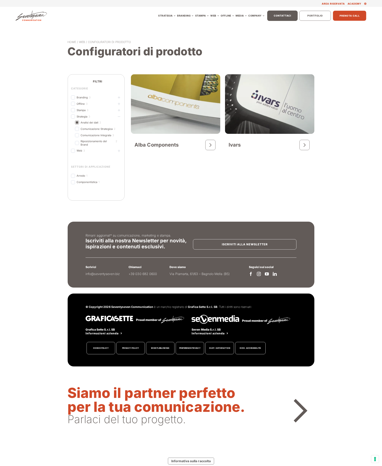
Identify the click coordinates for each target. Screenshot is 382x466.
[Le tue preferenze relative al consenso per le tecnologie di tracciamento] (375, 459)
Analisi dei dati (89, 122)
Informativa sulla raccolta (191, 461)
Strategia (82, 116)
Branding (82, 97)
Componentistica (87, 182)
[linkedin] (275, 274)
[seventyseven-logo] (31, 12)
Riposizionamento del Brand (94, 143)
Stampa (81, 110)
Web (79, 150)
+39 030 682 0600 (143, 274)
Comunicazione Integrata (96, 135)
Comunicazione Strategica (97, 128)
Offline (81, 103)
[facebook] (251, 274)
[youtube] (267, 274)
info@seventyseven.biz (103, 274)
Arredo (81, 175)
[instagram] (259, 274)
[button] (365, 4)
